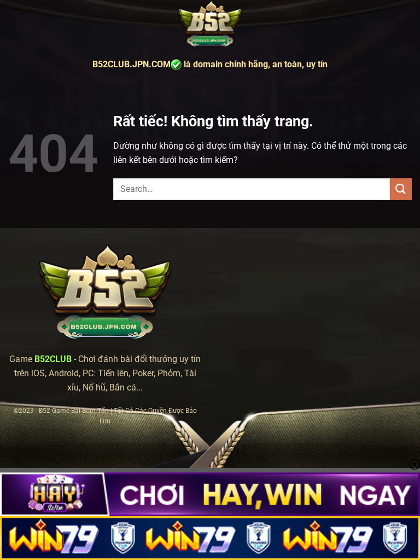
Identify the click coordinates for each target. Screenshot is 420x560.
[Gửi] (401, 189)
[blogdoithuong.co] (210, 24)
